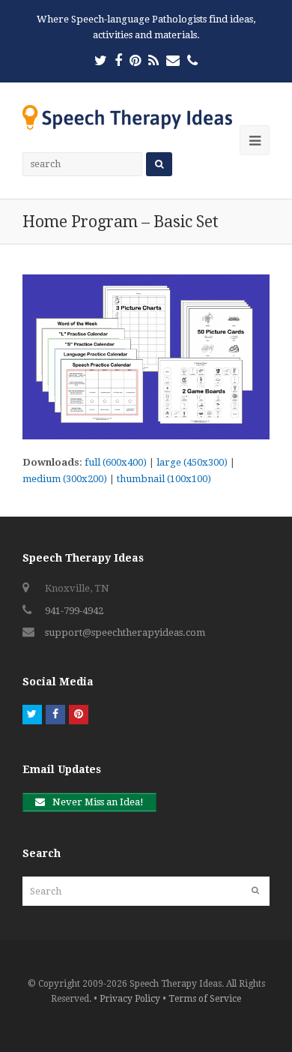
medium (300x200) (64, 478)
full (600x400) (116, 462)
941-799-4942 (74, 610)
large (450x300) (192, 462)
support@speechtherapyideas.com (125, 632)
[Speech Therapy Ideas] (127, 116)
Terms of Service (204, 999)
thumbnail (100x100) (164, 478)
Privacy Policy (130, 999)
